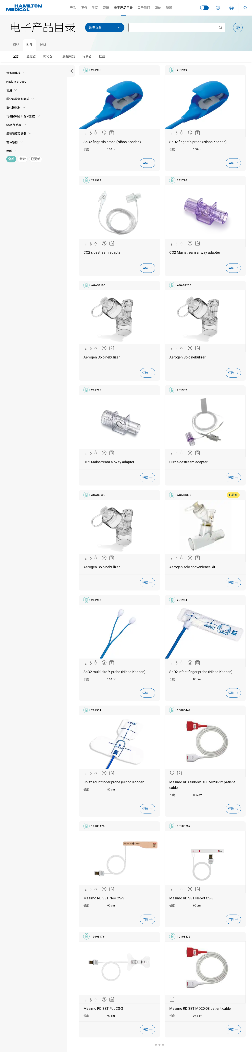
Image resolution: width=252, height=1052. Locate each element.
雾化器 (47, 56)
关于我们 (143, 8)
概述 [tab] (16, 45)
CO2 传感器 (13, 124)
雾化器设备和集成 (17, 98)
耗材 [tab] (43, 45)
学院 (95, 8)
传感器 (87, 56)
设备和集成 (13, 73)
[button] (218, 8)
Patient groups (16, 81)
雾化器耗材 (13, 107)
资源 (106, 8)
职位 (158, 8)
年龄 (9, 150)
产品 (73, 8)
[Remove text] (220, 27)
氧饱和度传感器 (16, 133)
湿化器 (31, 56)
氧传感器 (12, 142)
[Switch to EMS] (204, 8)
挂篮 (102, 56)
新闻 (169, 8)
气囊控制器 (67, 56)
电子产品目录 (123, 8)
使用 (9, 90)
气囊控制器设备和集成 (20, 116)
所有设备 (95, 27)
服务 (84, 8)
